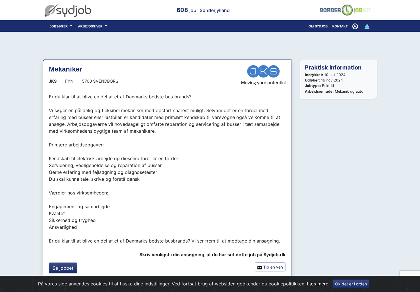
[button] (355, 26)
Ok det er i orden (351, 283)
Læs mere (317, 284)
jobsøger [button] (59, 25)
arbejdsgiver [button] (91, 25)
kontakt (340, 25)
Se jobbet (63, 268)
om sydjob (318, 25)
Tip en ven (272, 267)
